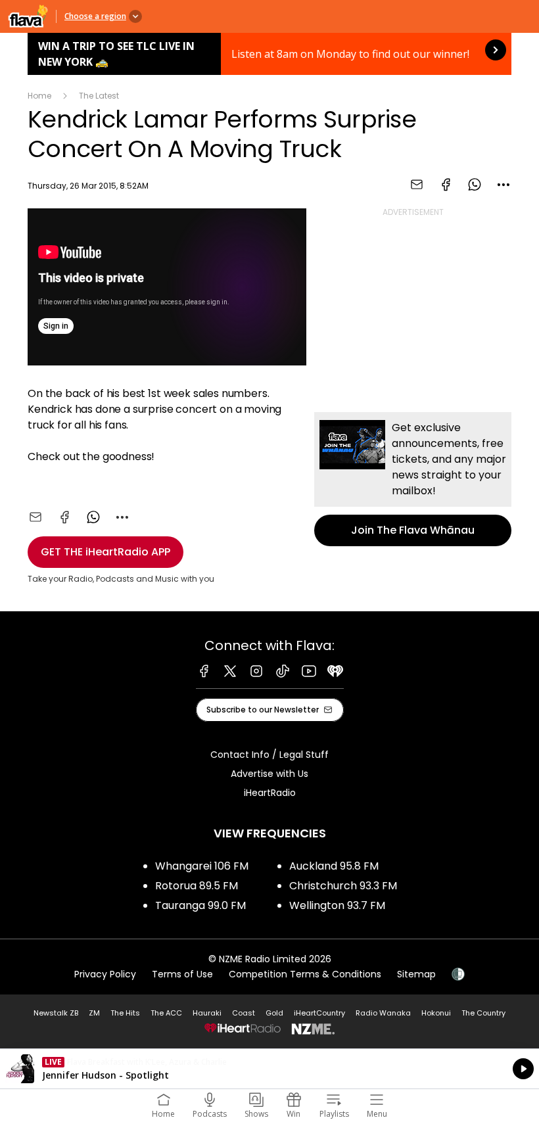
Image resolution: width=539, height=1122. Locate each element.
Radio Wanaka (383, 1013)
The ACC (166, 1013)
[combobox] (503, 185)
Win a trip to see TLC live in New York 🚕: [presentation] (269, 54)
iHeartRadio (270, 792)
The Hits (125, 1013)
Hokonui (436, 1013)
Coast (243, 1013)
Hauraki (207, 1013)
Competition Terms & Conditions (305, 974)
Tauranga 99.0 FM (200, 905)
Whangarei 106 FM (201, 866)
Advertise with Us (269, 773)
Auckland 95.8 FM (334, 866)
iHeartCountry (319, 1013)
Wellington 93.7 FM (337, 905)
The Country (483, 1013)
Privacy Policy (105, 974)
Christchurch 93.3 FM (343, 885)
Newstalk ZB (56, 1013)
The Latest (99, 95)
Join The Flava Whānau (412, 479)
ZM (94, 1013)
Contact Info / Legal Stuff (269, 754)
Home (39, 95)
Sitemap (416, 974)
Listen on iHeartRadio (269, 1068)
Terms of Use (182, 974)
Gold (274, 1013)
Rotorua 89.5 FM (196, 885)
